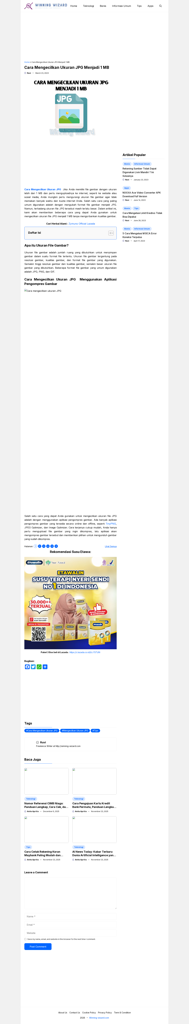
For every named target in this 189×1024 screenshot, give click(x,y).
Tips (139, 5)
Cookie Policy (89, 1012)
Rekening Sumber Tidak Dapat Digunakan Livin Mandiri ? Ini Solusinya (139, 172)
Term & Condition (122, 1012)
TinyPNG (111, 523)
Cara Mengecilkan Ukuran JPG (42, 189)
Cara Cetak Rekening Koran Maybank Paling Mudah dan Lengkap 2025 (42, 855)
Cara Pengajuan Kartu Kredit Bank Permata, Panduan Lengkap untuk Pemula (93, 807)
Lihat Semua (111, 546)
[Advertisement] (94, 36)
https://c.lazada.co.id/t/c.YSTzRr (85, 652)
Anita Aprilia (33, 811)
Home (73, 5)
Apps (150, 5)
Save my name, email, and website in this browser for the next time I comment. (61, 939)
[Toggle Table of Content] (109, 233)
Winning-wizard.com (99, 1017)
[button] (160, 6)
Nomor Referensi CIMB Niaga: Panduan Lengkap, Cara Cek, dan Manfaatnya (45, 807)
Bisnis (103, 5)
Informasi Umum (121, 5)
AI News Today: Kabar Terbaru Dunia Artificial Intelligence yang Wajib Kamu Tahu (93, 855)
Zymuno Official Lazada (82, 223)
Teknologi (88, 5)
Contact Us (74, 1012)
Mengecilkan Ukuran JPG (75, 730)
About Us (62, 1012)
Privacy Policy (105, 1012)
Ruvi (29, 73)
